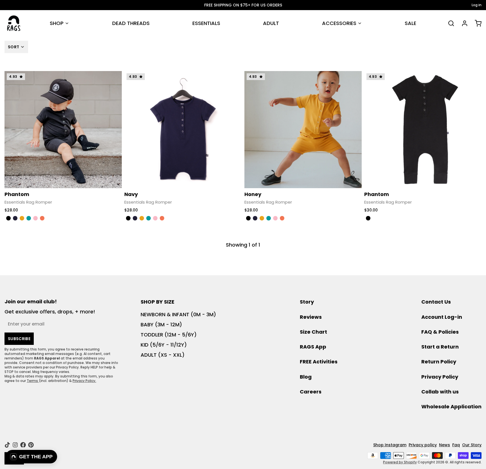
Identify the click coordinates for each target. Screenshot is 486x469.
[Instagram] (15, 445)
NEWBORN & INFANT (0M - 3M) (178, 314)
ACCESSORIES (339, 23)
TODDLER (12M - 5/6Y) (169, 334)
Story (307, 301)
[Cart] (476, 23)
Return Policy (438, 361)
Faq (456, 445)
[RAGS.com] (13, 23)
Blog (306, 376)
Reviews (311, 316)
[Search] (448, 23)
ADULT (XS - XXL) (162, 354)
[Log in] (462, 23)
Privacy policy (423, 445)
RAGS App (313, 346)
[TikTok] (7, 445)
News (444, 445)
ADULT (271, 23)
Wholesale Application (451, 406)
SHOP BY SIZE (157, 301)
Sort (13, 47)
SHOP (57, 23)
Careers (310, 391)
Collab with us (440, 391)
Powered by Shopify (400, 462)
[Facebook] (23, 445)
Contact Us (436, 301)
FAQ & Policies (440, 331)
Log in (477, 5)
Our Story (472, 445)
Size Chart (313, 331)
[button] (31, 456)
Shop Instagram (389, 445)
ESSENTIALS (206, 23)
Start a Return (440, 346)
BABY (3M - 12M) (161, 324)
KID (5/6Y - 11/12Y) (164, 344)
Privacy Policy (439, 376)
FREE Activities (319, 361)
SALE (410, 23)
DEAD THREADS (131, 23)
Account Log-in (441, 316)
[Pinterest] (31, 445)
